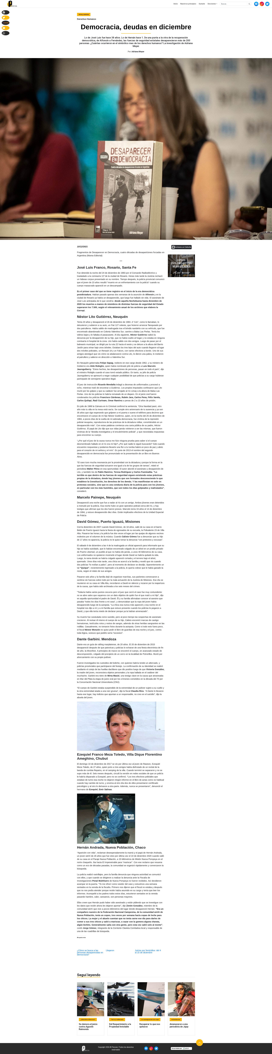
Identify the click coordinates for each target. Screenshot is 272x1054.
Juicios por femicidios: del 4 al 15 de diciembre (148, 951)
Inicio (176, 4)
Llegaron (110, 950)
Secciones (212, 4)
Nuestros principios (188, 4)
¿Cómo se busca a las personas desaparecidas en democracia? (90, 952)
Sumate (202, 4)
